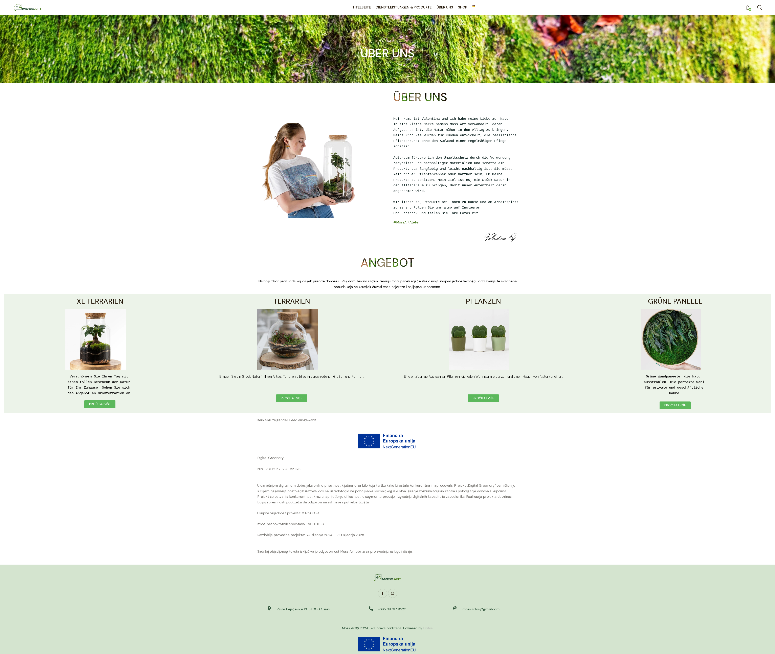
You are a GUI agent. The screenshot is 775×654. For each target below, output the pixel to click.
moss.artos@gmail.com (481, 609)
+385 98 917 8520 (392, 609)
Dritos (428, 628)
